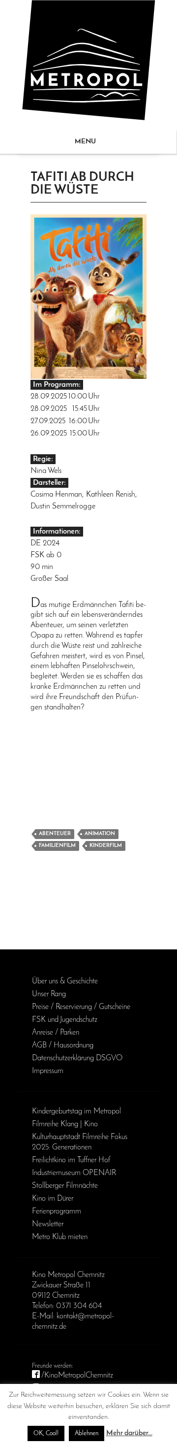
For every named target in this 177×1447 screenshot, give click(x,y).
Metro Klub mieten (60, 1237)
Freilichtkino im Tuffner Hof (71, 1160)
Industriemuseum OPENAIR (74, 1173)
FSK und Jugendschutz (64, 1020)
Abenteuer (55, 834)
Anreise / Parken (55, 1033)
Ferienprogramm (56, 1211)
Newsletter (47, 1224)
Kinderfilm (105, 845)
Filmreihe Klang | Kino (65, 1124)
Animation (100, 834)
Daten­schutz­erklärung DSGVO (77, 1058)
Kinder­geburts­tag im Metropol (76, 1111)
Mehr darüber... (129, 1433)
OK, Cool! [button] (46, 1433)
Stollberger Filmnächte (65, 1186)
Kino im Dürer (52, 1199)
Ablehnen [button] (86, 1433)
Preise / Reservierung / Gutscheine (81, 1007)
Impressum (47, 1071)
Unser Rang (49, 994)
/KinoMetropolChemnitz (77, 1376)
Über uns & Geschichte (65, 981)
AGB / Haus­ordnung (62, 1045)
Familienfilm (57, 845)
